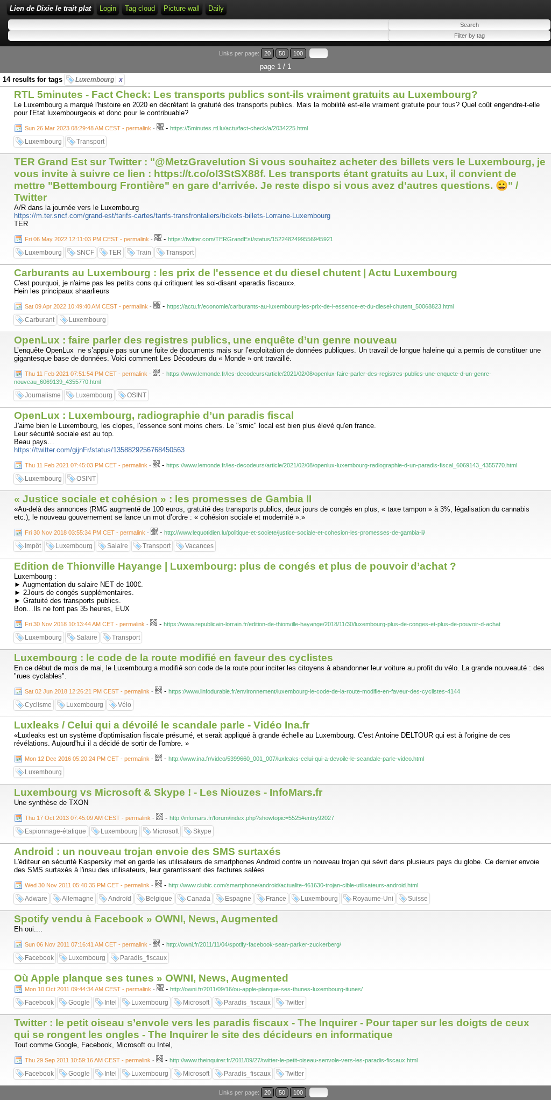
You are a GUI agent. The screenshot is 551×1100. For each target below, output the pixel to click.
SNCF (85, 252)
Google (79, 1002)
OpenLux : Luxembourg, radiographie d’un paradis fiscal (154, 415)
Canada (198, 898)
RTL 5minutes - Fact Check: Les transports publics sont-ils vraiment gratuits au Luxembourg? (246, 94)
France (276, 898)
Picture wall (182, 8)
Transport (90, 141)
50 (282, 53)
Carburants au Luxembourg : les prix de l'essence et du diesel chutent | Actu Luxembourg (235, 272)
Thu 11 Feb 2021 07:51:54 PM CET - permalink (86, 373)
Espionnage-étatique (55, 831)
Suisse (418, 898)
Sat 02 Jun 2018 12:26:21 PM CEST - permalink (87, 691)
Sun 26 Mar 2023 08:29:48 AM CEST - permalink (88, 128)
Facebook (39, 958)
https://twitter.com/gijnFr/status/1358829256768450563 (99, 450)
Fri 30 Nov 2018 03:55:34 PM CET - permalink (85, 532)
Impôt (33, 546)
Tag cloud (140, 8)
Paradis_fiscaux (143, 958)
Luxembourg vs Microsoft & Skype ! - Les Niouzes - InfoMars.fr (168, 792)
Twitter (294, 1002)
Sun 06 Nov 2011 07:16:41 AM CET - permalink (86, 944)
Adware (36, 898)
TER (115, 252)
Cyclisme (38, 705)
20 (267, 53)
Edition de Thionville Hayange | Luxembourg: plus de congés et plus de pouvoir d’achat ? (235, 566)
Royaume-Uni (372, 898)
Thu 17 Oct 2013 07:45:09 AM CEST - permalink (88, 818)
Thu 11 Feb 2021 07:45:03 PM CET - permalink (86, 465)
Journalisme (43, 395)
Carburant (39, 320)
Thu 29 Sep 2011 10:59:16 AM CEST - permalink (88, 1060)
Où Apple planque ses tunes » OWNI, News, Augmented (151, 978)
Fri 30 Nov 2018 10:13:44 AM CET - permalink (85, 624)
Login (108, 8)
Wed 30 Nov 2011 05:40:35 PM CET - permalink (87, 885)
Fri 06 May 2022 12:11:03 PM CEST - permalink (87, 239)
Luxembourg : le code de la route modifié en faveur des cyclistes (173, 657)
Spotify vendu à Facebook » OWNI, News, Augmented (146, 918)
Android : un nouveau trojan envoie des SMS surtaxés (147, 851)
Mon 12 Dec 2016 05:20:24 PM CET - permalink (87, 758)
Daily (216, 8)
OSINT (136, 395)
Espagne (238, 898)
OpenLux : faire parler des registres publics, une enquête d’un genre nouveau (205, 340)
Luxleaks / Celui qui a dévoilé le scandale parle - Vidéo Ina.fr (161, 725)
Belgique (159, 898)
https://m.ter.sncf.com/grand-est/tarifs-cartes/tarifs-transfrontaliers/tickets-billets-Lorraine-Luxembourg (172, 216)
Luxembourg (99, 79)
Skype (202, 831)
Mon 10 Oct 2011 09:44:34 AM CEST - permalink (88, 989)
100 (298, 53)
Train (143, 252)
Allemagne (78, 898)
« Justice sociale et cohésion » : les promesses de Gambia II (163, 499)
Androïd (119, 898)
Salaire (117, 546)
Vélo (124, 705)
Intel (110, 1002)
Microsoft (165, 831)
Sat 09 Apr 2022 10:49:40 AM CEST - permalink (86, 306)
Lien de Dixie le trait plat (50, 8)
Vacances (199, 546)
